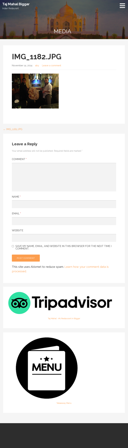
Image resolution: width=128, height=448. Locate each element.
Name (16, 196)
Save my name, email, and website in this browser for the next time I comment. (63, 247)
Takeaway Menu (64, 403)
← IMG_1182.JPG (12, 129)
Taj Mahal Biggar (16, 4)
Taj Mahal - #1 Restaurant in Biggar (64, 318)
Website (17, 230)
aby (37, 65)
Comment (19, 159)
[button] (123, 6)
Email (16, 213)
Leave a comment (51, 65)
